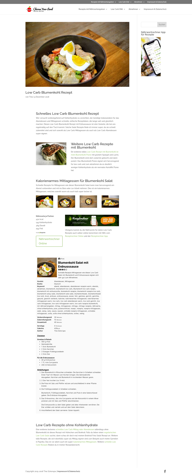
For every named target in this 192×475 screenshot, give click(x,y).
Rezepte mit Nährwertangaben (102, 2)
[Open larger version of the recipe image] (47, 267)
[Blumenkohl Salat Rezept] (44, 208)
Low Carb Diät (124, 2)
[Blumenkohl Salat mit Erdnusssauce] (110, 208)
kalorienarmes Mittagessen (84, 442)
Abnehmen (138, 2)
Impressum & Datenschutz (157, 2)
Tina (31, 97)
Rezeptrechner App (99, 236)
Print (62, 259)
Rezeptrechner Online (74, 236)
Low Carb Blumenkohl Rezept (48, 92)
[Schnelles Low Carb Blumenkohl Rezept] (66, 208)
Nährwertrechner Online (49, 241)
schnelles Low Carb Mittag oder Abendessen (75, 429)
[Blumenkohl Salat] (88, 208)
